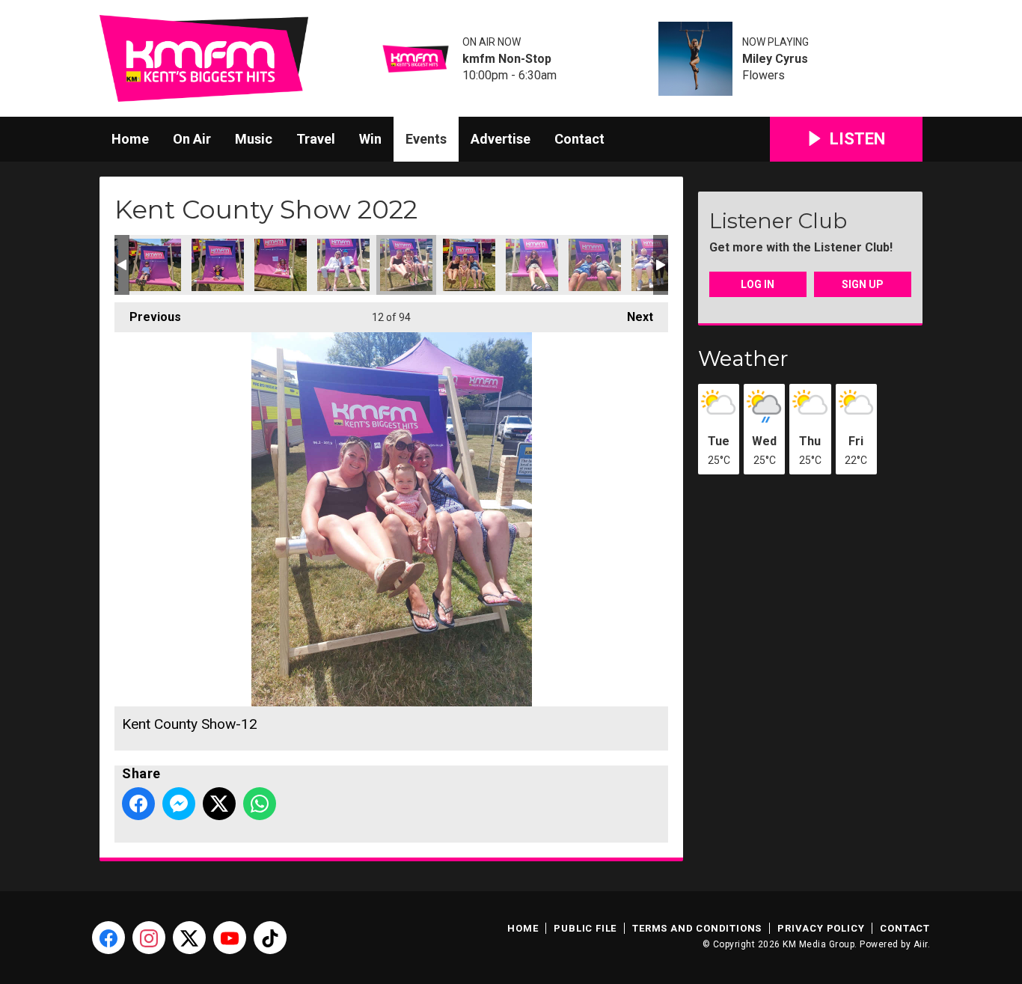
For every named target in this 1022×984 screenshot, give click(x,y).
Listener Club (778, 220)
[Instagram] (148, 937)
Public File (585, 928)
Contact (579, 139)
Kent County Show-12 (406, 265)
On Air (192, 139)
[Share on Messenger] (178, 803)
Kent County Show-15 (595, 265)
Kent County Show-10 (280, 265)
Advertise (500, 139)
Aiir (921, 944)
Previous (147, 317)
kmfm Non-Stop (506, 59)
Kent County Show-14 (532, 265)
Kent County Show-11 (343, 265)
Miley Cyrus (775, 59)
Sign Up (863, 284)
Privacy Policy (820, 928)
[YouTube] (229, 937)
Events (426, 139)
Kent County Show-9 (218, 265)
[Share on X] (219, 803)
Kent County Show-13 (469, 265)
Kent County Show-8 (155, 265)
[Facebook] (108, 937)
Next (632, 317)
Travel (315, 139)
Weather (743, 358)
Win (370, 139)
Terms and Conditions (697, 928)
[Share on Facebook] (138, 803)
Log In (757, 284)
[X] (189, 937)
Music (253, 139)
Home (130, 139)
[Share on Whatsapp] (259, 803)
